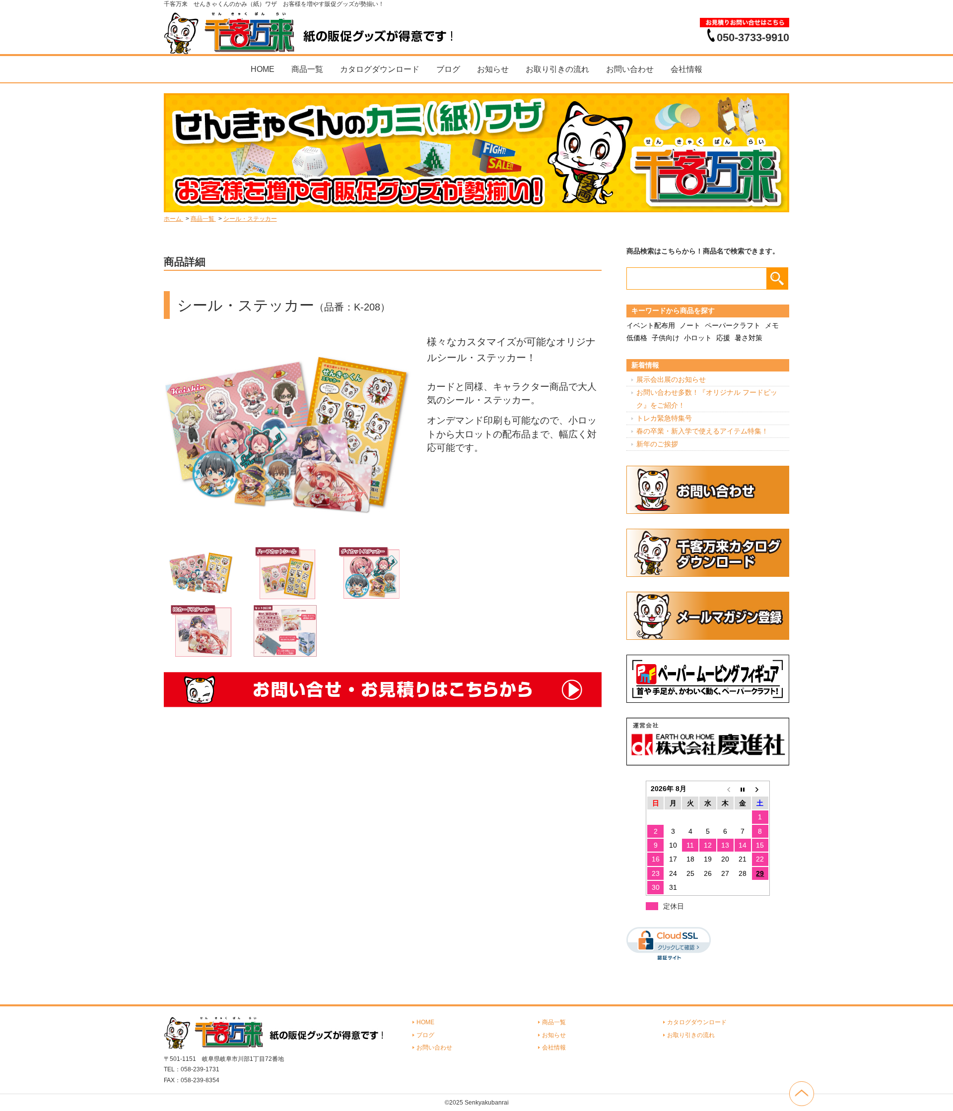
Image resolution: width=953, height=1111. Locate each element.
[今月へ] (743, 788)
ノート (690, 325)
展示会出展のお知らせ (671, 379)
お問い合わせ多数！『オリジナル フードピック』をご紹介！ (706, 398)
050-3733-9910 (753, 37)
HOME (262, 69)
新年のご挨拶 (657, 444)
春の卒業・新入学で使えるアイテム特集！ (702, 431)
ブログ (448, 69)
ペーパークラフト (732, 325)
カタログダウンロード (379, 69)
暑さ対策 (748, 338)
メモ (772, 325)
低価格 (636, 338)
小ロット (698, 338)
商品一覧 (307, 69)
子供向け (666, 338)
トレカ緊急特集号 (664, 418)
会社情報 (686, 69)
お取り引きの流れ (557, 69)
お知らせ (493, 69)
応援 (723, 338)
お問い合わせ (630, 69)
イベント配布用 (650, 325)
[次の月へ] (760, 788)
